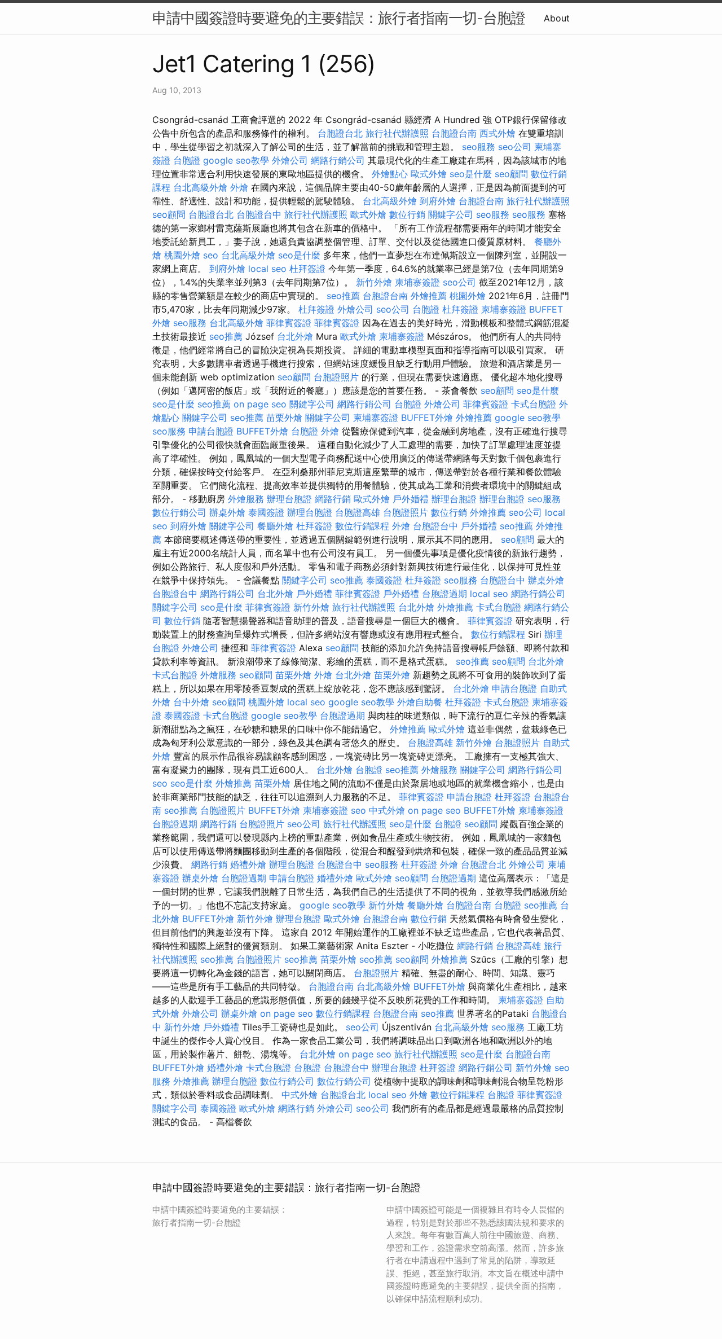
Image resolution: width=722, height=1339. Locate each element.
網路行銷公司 (338, 160)
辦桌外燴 (227, 512)
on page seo (260, 404)
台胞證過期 (444, 593)
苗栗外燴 (284, 417)
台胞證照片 (336, 377)
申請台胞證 (211, 431)
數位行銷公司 (179, 512)
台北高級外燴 (200, 187)
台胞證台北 (340, 133)
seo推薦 (343, 295)
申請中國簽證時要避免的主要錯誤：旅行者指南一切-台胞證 (338, 18)
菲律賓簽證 (288, 322)
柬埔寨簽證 (417, 282)
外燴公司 (290, 160)
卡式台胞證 (533, 404)
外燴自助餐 (419, 702)
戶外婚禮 (411, 498)
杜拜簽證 (307, 268)
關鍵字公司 (450, 214)
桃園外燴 (182, 255)
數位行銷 (407, 214)
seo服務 (478, 146)
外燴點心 (390, 173)
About (557, 18)
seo (210, 255)
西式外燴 (497, 133)
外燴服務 (246, 498)
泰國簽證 (266, 512)
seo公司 (514, 146)
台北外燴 (295, 336)
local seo (267, 268)
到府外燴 (438, 201)
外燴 (239, 187)
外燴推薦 (429, 295)
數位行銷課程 (362, 526)
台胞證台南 (454, 133)
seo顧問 (511, 173)
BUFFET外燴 (427, 417)
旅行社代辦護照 (397, 133)
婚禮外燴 (248, 864)
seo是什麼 (471, 173)
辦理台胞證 (289, 498)
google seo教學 (236, 160)
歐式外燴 (429, 173)
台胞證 (186, 160)
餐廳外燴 (275, 526)
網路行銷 (333, 498)
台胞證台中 (258, 214)
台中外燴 (191, 702)
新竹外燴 (374, 282)
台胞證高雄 (357, 512)
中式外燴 (387, 810)
